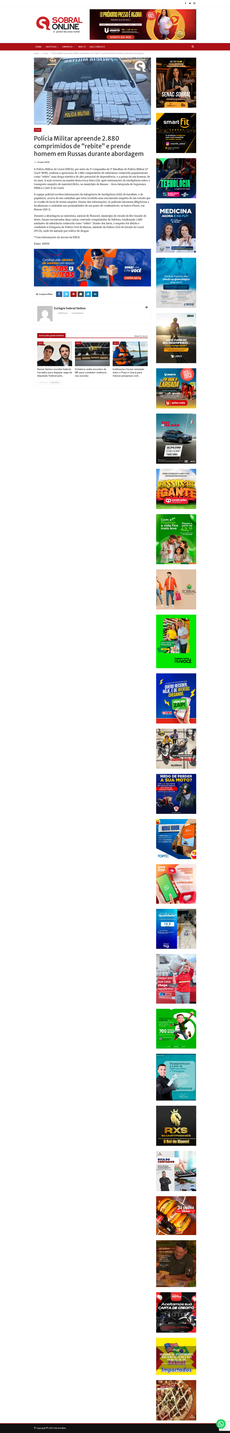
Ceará (37, 130)
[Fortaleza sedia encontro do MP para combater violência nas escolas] (92, 354)
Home (38, 46)
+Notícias (50, 46)
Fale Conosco (97, 46)
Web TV (82, 46)
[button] (221, 1424)
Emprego (67, 46)
